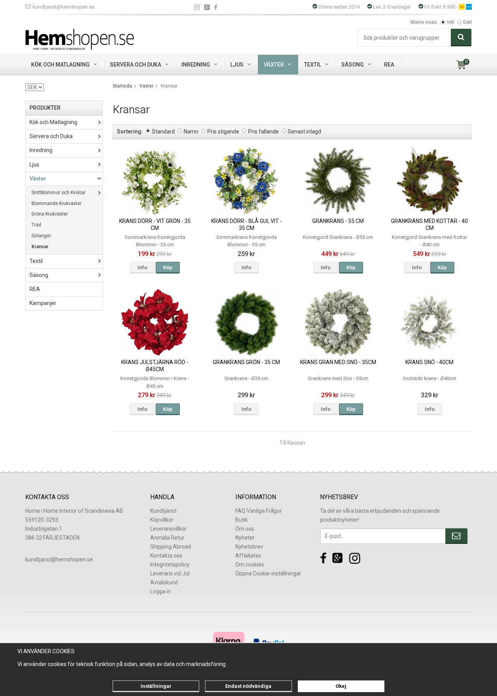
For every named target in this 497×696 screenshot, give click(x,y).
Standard (163, 131)
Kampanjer (43, 303)
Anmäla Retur (167, 538)
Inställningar (156, 686)
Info (142, 267)
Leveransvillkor (168, 529)
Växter (274, 64)
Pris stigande (223, 131)
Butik (241, 520)
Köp (167, 267)
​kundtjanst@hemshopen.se (59, 559)
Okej (340, 686)
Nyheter (245, 538)
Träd (36, 225)
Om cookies (249, 564)
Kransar (40, 246)
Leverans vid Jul (169, 573)
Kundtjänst (163, 511)
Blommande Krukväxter (56, 203)
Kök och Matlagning (60, 64)
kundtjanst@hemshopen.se (63, 7)
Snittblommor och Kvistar (58, 192)
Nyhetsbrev (249, 546)
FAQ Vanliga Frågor (258, 511)
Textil (312, 64)
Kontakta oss (166, 555)
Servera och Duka (135, 64)
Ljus (236, 64)
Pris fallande (263, 131)
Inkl (450, 22)
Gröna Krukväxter (49, 214)
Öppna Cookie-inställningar (268, 573)
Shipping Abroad (170, 546)
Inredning (195, 64)
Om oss (244, 529)
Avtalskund (164, 582)
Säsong (352, 64)
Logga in (160, 591)
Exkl (467, 22)
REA (389, 64)
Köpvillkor (162, 520)
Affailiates (248, 555)
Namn (191, 131)
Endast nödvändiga (248, 686)
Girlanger (41, 235)
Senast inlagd (304, 131)
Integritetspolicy (169, 564)
